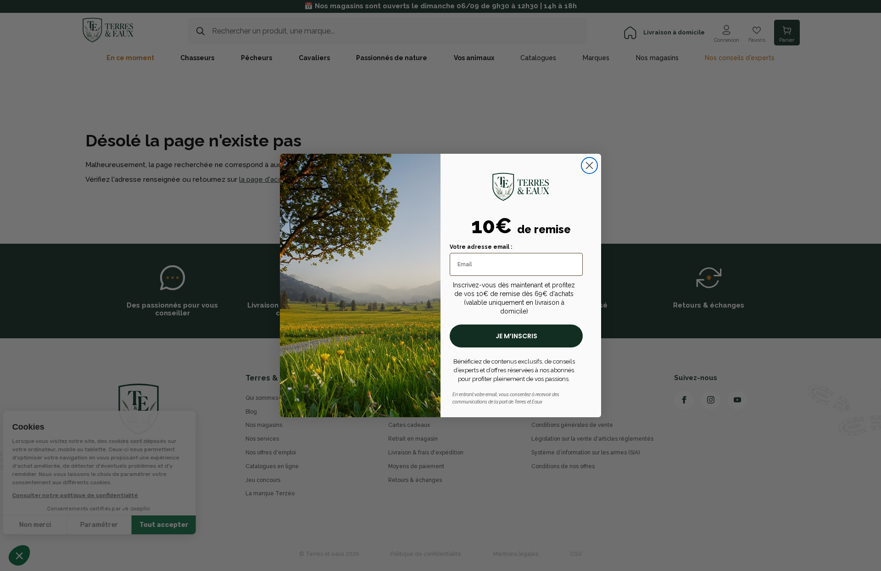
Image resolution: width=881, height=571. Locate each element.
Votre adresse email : (481, 247)
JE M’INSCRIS (516, 336)
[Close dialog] (589, 165)
